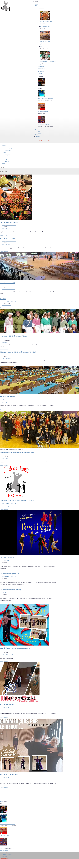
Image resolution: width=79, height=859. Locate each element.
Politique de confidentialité (7, 854)
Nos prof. (39, 133)
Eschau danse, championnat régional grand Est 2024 (17, 452)
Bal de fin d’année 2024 (7, 396)
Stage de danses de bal (7, 704)
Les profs (4, 579)
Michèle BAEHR (5, 354)
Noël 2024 (42, 46)
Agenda (36, 69)
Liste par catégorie (41, 68)
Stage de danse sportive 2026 (46, 21)
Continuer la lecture (4, 235)
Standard (40, 140)
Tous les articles (41, 66)
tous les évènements (4, 850)
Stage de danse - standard (43, 111)
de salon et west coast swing (10, 852)
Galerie (36, 134)
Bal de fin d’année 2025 (45, 41)
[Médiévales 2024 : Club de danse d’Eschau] (45, 59)
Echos (36, 5)
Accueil (36, 4)
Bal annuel (4, 289)
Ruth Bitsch (4, 592)
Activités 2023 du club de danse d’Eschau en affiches (17, 500)
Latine (45, 140)
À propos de (4, 856)
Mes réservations (41, 71)
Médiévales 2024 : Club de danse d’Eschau (48, 61)
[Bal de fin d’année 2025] (45, 39)
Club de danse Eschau (6, 228)
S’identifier (37, 136)
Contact (39, 131)
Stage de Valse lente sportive (9, 774)
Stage (12, 654)
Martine (3, 285)
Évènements (40, 73)
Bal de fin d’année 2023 (7, 557)
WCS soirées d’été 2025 (45, 26)
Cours (36, 129)
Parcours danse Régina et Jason (10, 573)
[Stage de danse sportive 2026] (45, 19)
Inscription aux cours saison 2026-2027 (45, 98)
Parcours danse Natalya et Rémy (10, 589)
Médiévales (4, 342)
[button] (35, 1)
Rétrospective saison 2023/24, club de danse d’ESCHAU (18, 352)
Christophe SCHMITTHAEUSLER (9, 225)
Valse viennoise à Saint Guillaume (44, 124)
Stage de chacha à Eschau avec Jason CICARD (15, 648)
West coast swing (51, 140)
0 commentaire (43, 24)
